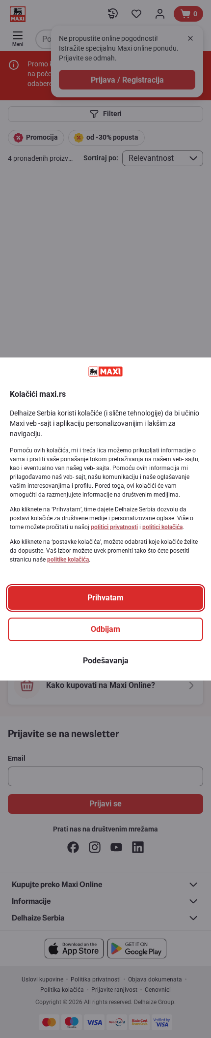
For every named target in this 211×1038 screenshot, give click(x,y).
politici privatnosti (114, 527)
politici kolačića (162, 527)
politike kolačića (68, 559)
